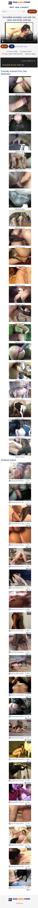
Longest (24, 7)
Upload (32, 11)
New (17, 7)
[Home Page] (19, 2)
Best (12, 7)
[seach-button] (24, 11)
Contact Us (19, 903)
